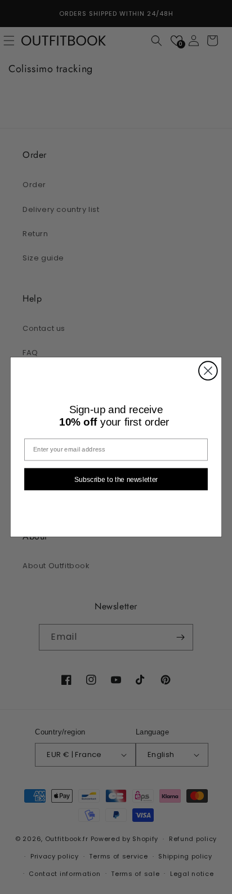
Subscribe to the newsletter (116, 479)
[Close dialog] (208, 370)
